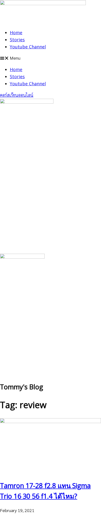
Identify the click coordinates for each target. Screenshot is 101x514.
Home (16, 32)
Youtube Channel (28, 47)
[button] (50, 58)
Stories (17, 40)
